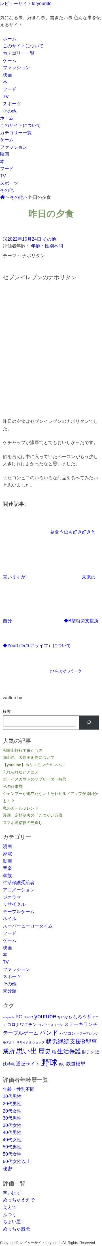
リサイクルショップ (30, 1042)
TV (6, 96)
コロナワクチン (22, 1024)
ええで (9, 1207)
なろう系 (82, 1016)
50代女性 (12, 1154)
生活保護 (69, 1051)
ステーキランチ (81, 1024)
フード (9, 89)
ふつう (9, 1214)
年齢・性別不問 (47, 245)
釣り (62, 1064)
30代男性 (12, 1118)
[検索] (89, 722)
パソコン (67, 1033)
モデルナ (9, 1042)
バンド (49, 1032)
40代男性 (12, 1132)
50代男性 (12, 1146)
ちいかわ (64, 1017)
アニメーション (19, 889)
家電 (7, 853)
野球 (49, 1062)
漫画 (7, 846)
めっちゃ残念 (16, 1229)
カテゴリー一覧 (19, 53)
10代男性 (12, 1096)
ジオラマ (12, 897)
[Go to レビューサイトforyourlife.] (2, 197)
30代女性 (12, 1125)
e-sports (8, 1017)
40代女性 (12, 1139)
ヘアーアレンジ (87, 1033)
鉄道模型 (75, 1064)
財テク (88, 1052)
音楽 (7, 868)
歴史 (45, 1051)
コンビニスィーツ (50, 1025)
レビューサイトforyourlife (26, 3)
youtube (45, 1016)
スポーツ (12, 103)
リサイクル (14, 904)
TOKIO (28, 1017)
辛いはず (12, 1192)
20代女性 (12, 1111)
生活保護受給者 (19, 882)
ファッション (16, 67)
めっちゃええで (19, 1199)
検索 (7, 711)
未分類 (9, 990)
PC (19, 1016)
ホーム (9, 38)
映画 (7, 74)
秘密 (7, 1168)
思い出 (26, 1051)
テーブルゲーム (19, 911)
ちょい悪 (12, 1221)
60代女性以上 (17, 1161)
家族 (7, 875)
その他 (9, 111)
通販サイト (28, 1064)
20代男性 (12, 1103)
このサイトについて (23, 45)
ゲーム (9, 60)
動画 (7, 861)
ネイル (9, 918)
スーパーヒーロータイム (28, 926)
